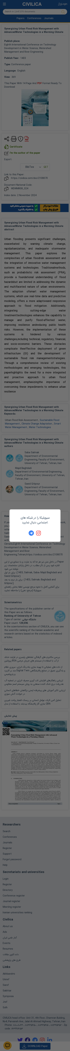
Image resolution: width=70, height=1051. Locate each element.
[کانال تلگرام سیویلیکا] (31, 533)
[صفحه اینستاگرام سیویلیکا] (38, 533)
